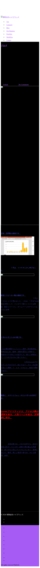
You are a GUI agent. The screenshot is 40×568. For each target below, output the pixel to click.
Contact (8, 40)
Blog (10, 535)
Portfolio (14, 543)
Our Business (19, 539)
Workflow (15, 547)
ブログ (4, 46)
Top (9, 527)
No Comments (23, 84)
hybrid (5, 84)
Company (15, 531)
